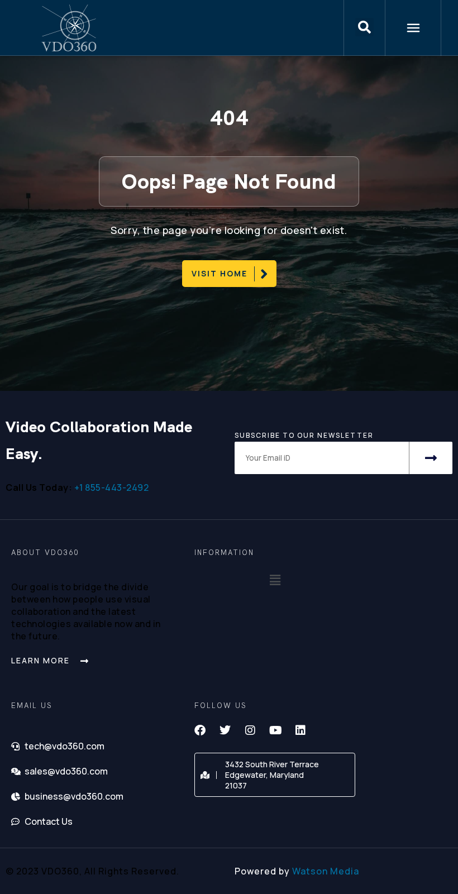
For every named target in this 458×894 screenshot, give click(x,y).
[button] (364, 28)
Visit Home (219, 273)
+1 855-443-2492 (111, 487)
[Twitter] (225, 730)
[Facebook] (200, 730)
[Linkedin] (300, 730)
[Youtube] (275, 730)
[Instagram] (250, 730)
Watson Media (325, 871)
